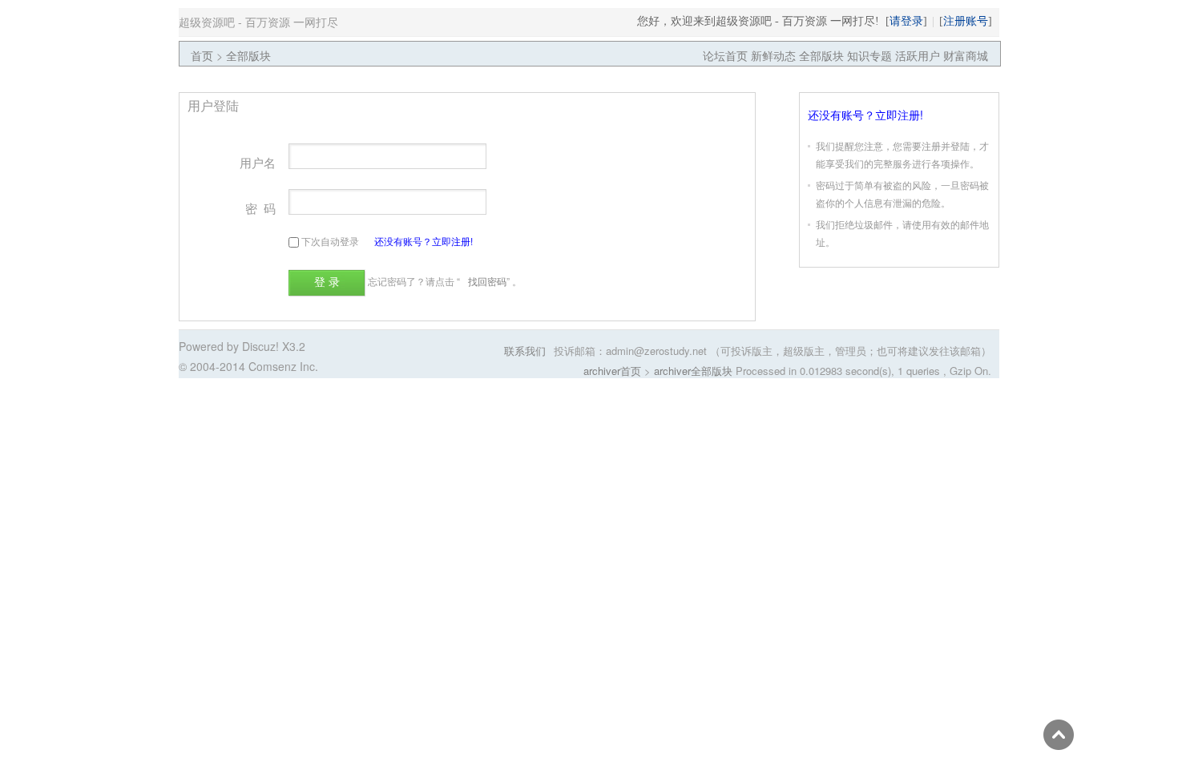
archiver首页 (612, 370)
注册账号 (965, 20)
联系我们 (525, 350)
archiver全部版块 (693, 370)
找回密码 (487, 281)
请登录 (906, 20)
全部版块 (248, 55)
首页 (202, 55)
